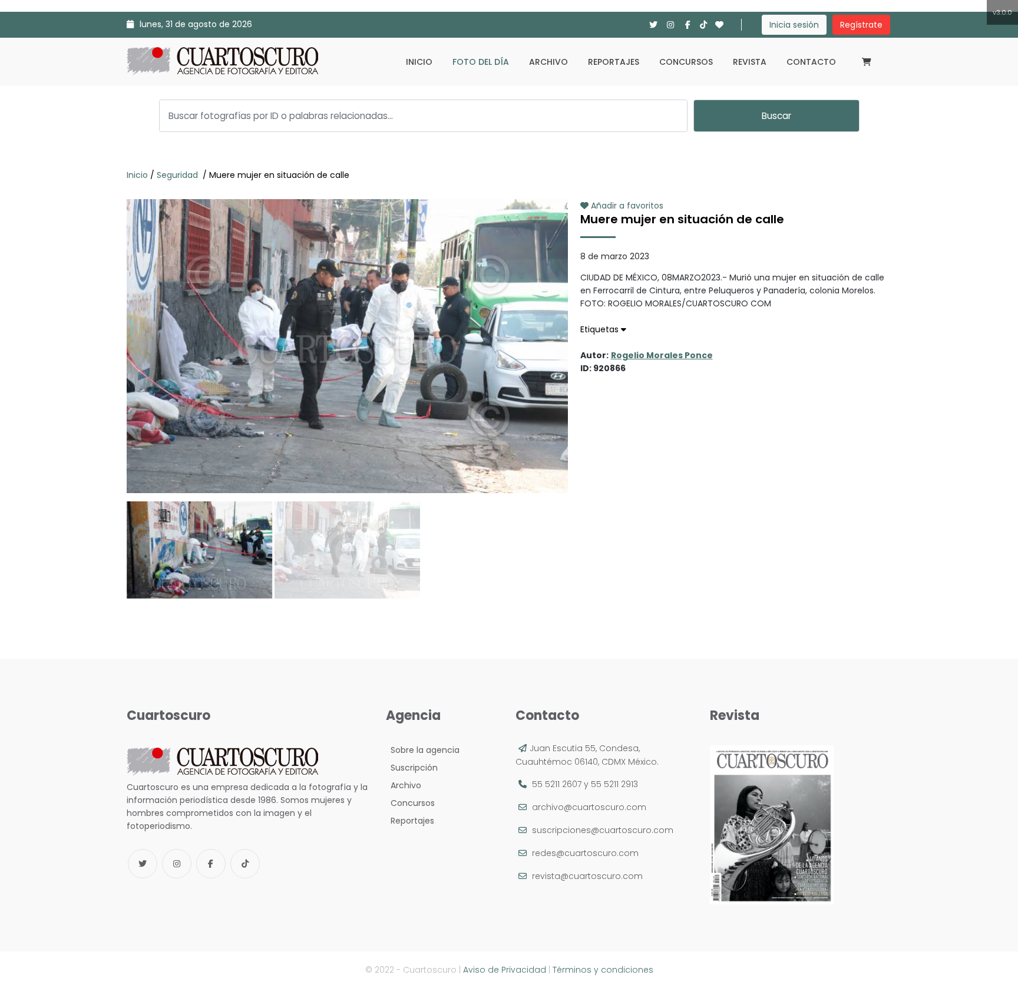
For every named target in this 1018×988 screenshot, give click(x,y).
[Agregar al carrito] (347, 458)
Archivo (548, 62)
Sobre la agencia (423, 750)
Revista (749, 62)
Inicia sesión (794, 25)
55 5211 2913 (614, 784)
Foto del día (480, 62)
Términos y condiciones (603, 970)
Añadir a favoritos (626, 206)
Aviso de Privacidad (504, 970)
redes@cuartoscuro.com (585, 853)
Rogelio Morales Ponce (662, 355)
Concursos (686, 62)
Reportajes (613, 62)
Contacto (811, 62)
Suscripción (412, 768)
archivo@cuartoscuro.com (589, 807)
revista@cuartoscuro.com (587, 876)
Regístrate (861, 25)
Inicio (419, 62)
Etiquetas (600, 329)
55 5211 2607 (556, 784)
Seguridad (178, 175)
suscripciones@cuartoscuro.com (602, 830)
